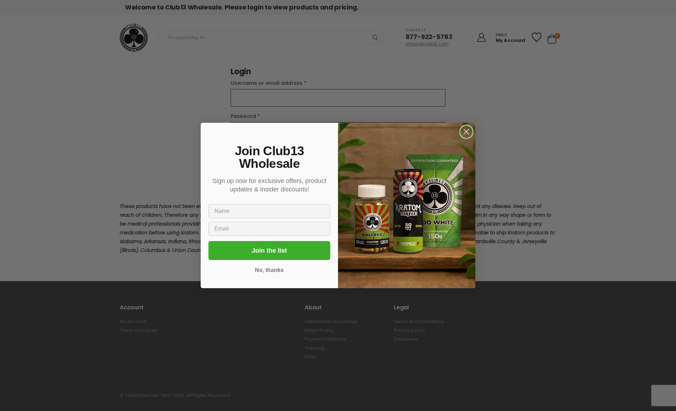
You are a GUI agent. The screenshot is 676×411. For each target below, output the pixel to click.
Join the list (269, 250)
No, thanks (269, 270)
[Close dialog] (466, 132)
